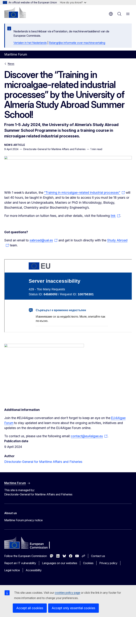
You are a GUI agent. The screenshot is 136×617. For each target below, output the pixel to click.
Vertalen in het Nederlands (30, 43)
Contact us (98, 556)
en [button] (111, 14)
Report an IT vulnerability (20, 563)
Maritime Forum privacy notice (23, 520)
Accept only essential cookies (73, 608)
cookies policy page (67, 592)
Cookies (88, 563)
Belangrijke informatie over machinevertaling (77, 43)
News (11, 63)
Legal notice (12, 570)
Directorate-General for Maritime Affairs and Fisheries (43, 462)
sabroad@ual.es (41, 240)
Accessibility (34, 570)
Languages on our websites (59, 563)
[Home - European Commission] (15, 12)
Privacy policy (108, 563)
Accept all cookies (29, 608)
